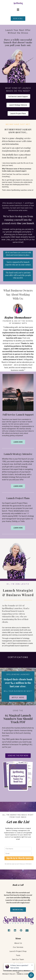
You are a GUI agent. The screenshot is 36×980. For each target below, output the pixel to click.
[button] (9, 930)
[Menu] (18, 9)
